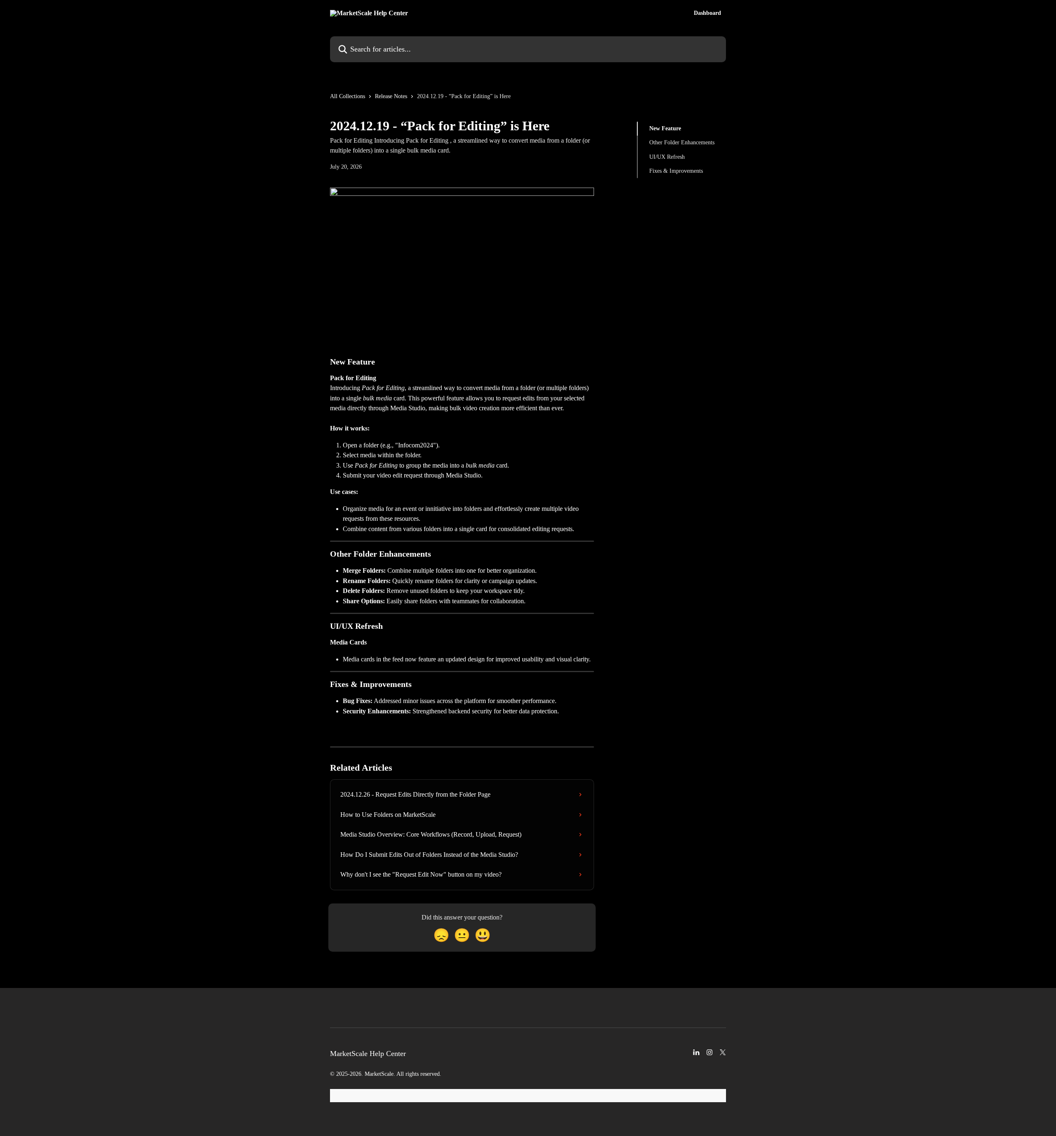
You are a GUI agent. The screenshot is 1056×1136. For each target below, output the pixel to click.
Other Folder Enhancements (681, 142)
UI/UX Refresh (667, 157)
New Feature (665, 128)
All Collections (347, 96)
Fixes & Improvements (676, 171)
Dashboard (707, 13)
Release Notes (391, 96)
